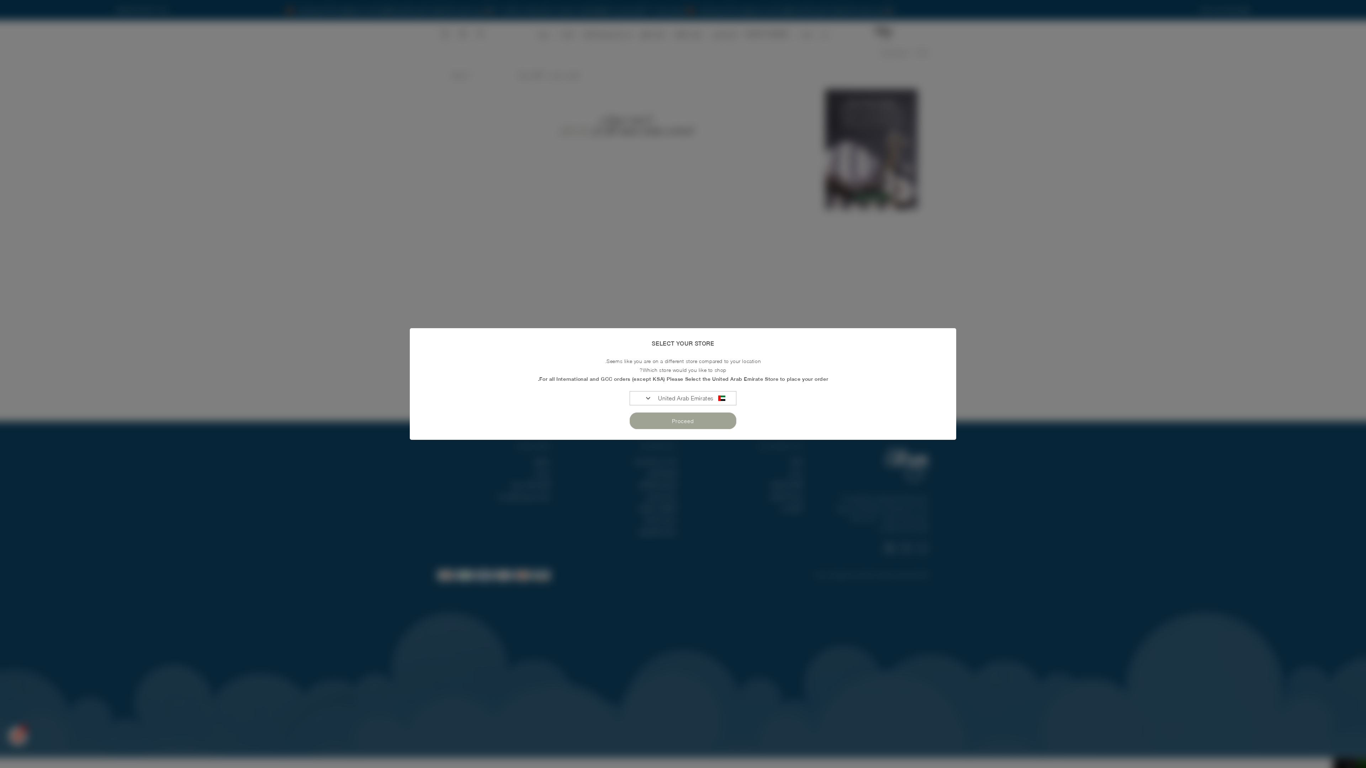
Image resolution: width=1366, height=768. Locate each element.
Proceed (683, 421)
